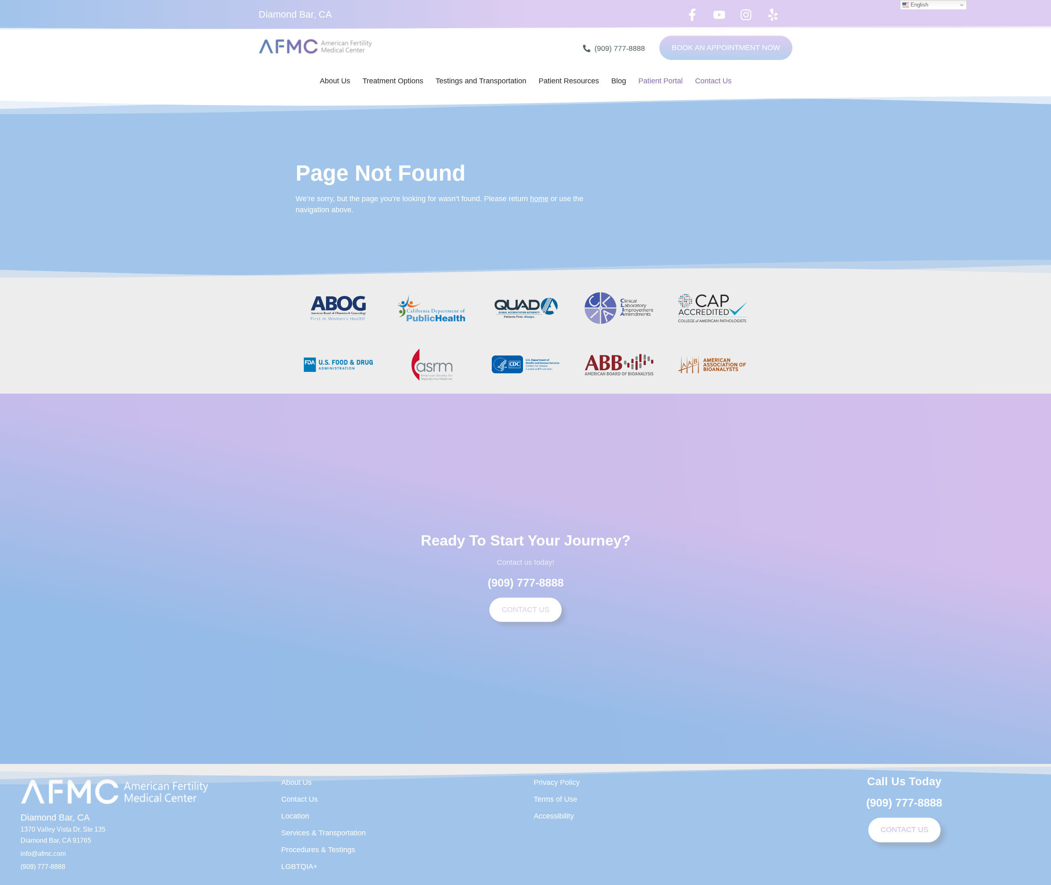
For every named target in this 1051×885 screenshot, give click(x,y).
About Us (335, 81)
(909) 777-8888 (526, 583)
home (539, 199)
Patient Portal (660, 81)
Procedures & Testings (318, 850)
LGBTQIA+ (299, 866)
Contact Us (713, 81)
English (918, 5)
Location (295, 816)
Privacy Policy (557, 782)
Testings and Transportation (481, 81)
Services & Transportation (323, 833)
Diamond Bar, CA (295, 14)
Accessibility (554, 816)
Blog (618, 81)
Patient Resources (569, 81)
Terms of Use (555, 799)
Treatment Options (393, 81)
